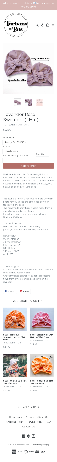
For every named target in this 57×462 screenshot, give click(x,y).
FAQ (48, 421)
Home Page (16, 417)
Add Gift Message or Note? (15, 155)
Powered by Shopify (40, 444)
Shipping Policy (14, 421)
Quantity (40, 154)
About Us (42, 417)
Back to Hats (30, 407)
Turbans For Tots (22, 444)
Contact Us (28, 426)
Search (30, 417)
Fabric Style (8, 137)
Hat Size (6, 146)
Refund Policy (34, 421)
